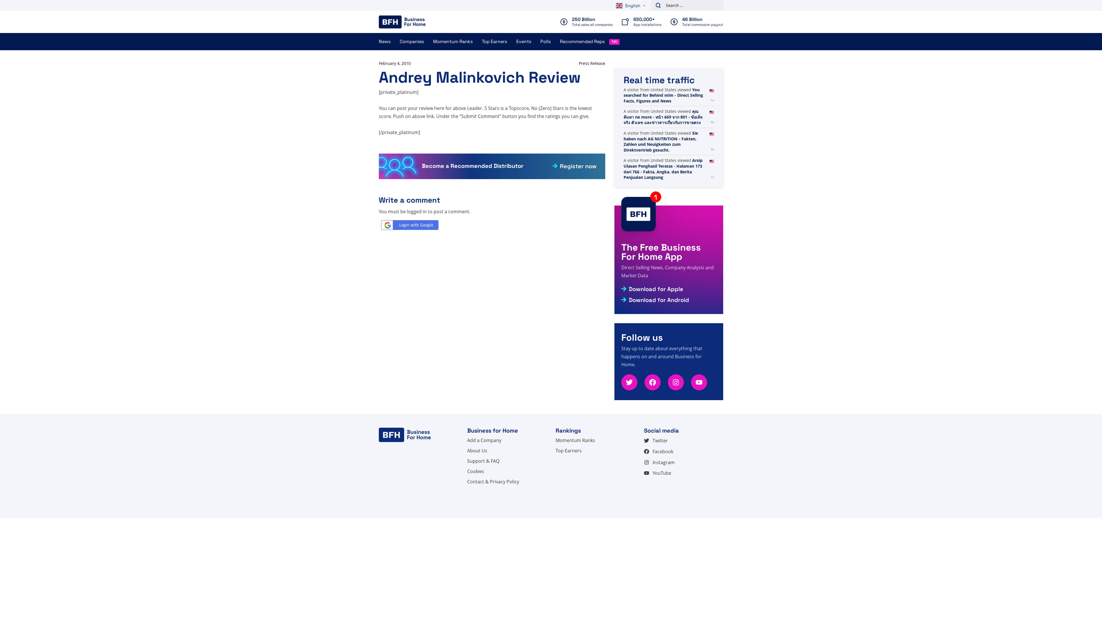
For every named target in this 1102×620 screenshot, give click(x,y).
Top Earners (494, 41)
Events (523, 41)
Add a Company (484, 440)
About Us (477, 450)
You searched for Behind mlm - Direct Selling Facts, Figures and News (663, 144)
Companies (412, 41)
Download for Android (659, 300)
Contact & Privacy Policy (493, 481)
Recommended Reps (582, 41)
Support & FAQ (483, 461)
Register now (578, 166)
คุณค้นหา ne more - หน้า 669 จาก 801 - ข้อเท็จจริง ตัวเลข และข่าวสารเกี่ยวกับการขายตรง (663, 166)
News (385, 41)
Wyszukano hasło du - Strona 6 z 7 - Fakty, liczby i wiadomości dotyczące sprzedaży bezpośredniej (665, 122)
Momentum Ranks (453, 41)
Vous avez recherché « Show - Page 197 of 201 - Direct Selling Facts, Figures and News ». (663, 95)
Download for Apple (656, 289)
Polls (545, 41)
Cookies (475, 471)
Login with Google (416, 225)
